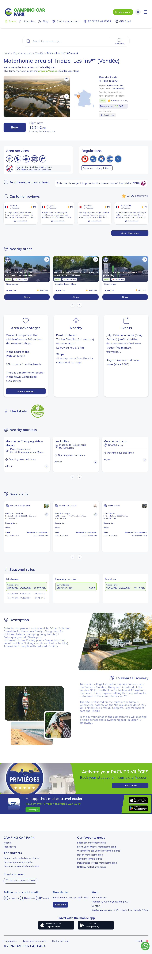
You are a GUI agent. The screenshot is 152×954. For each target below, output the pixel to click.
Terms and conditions (34, 940)
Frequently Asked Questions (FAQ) (110, 901)
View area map (25, 391)
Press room (10, 846)
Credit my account (68, 21)
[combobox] (76, 41)
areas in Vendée (47, 70)
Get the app (33, 809)
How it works (99, 897)
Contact (96, 905)
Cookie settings (60, 940)
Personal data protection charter (21, 865)
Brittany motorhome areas (91, 866)
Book (14, 127)
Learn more (130, 785)
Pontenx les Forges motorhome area (97, 862)
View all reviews (130, 233)
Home (7, 53)
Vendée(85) (118, 88)
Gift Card (125, 21)
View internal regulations (97, 168)
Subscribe (60, 904)
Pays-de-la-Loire (22, 53)
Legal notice (10, 940)
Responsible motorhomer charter (21, 857)
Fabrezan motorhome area (91, 842)
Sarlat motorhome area (89, 858)
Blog (45, 21)
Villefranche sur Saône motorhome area (98, 850)
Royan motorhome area (90, 854)
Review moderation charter (18, 861)
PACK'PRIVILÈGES (99, 21)
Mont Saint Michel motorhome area (96, 846)
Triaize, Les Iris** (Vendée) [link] (62, 53)
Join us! (7, 842)
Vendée (39, 53)
